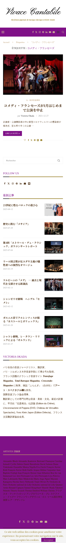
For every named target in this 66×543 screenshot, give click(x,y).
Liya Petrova (54, 475)
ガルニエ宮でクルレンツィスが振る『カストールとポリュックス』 (21, 319)
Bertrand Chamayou (45, 461)
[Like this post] (25, 140)
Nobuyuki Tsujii (32, 481)
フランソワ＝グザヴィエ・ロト (32, 496)
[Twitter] (36, 32)
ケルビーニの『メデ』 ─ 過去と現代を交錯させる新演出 (22, 282)
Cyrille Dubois (16, 464)
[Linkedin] (46, 32)
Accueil (6, 42)
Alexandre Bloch (10, 461)
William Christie (47, 490)
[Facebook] (33, 32)
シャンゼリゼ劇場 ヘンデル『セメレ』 (21, 300)
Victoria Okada (27, 115)
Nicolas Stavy (19, 481)
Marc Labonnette (10, 478)
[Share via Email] (41, 140)
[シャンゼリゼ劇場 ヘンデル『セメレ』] (54, 303)
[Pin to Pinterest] (34, 140)
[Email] (54, 32)
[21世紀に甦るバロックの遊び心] (54, 210)
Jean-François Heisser (27, 472)
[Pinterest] (43, 32)
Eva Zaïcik (41, 466)
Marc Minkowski (25, 478)
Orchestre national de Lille (19, 484)
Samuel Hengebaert (32, 487)
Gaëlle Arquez (33, 469)
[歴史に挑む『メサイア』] (54, 228)
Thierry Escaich (17, 490)
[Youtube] (50, 32)
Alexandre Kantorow (27, 461)
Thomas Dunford (32, 490)
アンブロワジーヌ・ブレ (38, 493)
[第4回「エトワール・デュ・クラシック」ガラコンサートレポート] (54, 247)
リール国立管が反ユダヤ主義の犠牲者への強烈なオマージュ (21, 263)
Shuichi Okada (48, 487)
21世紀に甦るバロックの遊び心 (20, 205)
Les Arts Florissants (21, 475)
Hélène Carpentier (48, 469)
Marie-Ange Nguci (42, 478)
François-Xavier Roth (17, 469)
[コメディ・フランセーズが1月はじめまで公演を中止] (33, 74)
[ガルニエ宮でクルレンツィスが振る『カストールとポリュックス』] (54, 322)
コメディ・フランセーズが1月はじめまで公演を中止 (33, 108)
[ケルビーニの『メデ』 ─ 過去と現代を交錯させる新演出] (54, 285)
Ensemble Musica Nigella (25, 466)
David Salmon (46, 464)
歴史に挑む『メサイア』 (16, 224)
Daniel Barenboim (31, 464)
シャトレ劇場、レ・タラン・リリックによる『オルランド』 (21, 338)
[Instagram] (40, 32)
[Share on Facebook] (28, 140)
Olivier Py (44, 481)
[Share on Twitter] (31, 140)
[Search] (62, 32)
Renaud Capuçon (16, 487)
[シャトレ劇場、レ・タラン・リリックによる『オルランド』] (54, 341)
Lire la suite (11, 133)
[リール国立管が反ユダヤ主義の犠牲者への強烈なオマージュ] (54, 266)
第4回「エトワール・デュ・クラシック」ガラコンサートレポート (22, 244)
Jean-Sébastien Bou (45, 472)
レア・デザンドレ (16, 499)
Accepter (48, 539)
